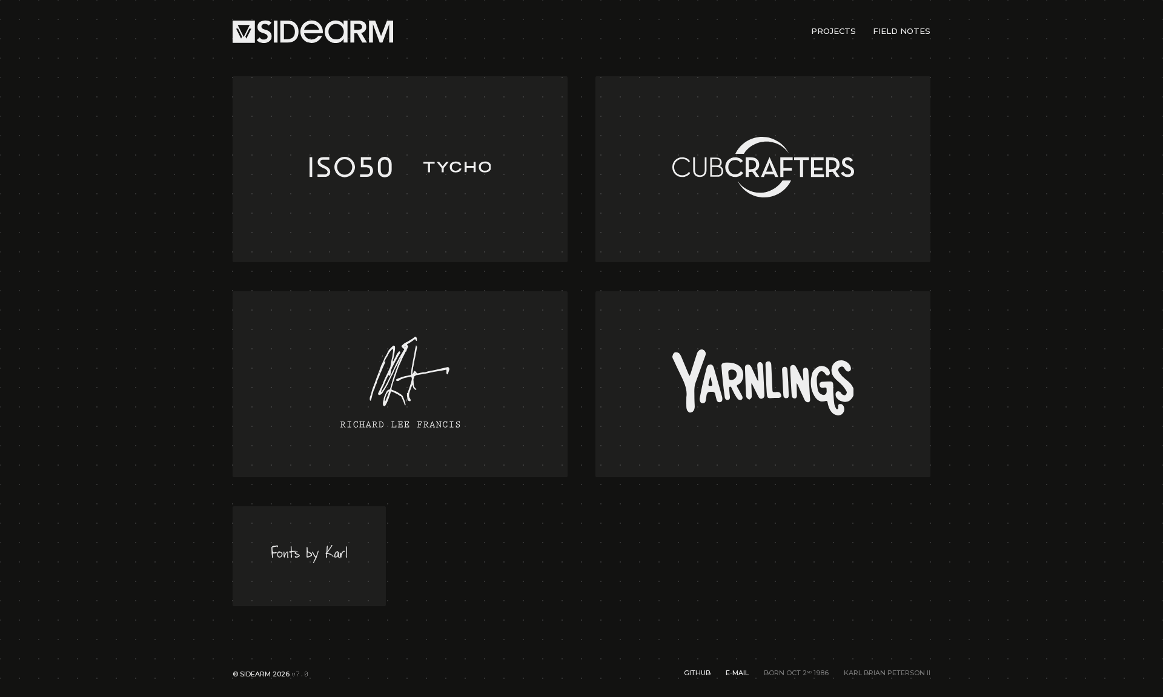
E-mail (737, 673)
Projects (833, 31)
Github (697, 673)
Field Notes (901, 31)
